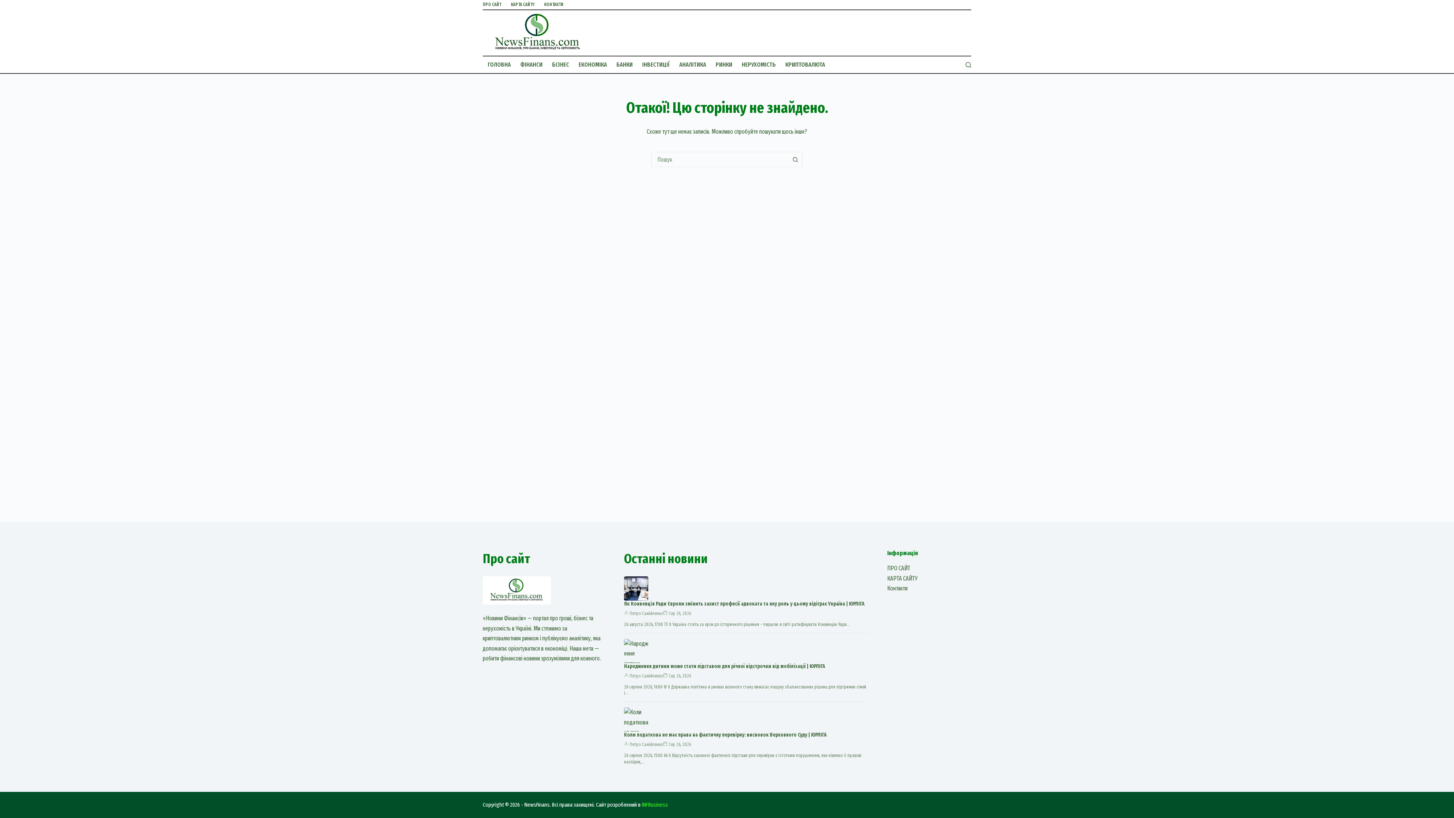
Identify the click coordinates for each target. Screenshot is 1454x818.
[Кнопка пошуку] (795, 159)
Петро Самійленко (646, 613)
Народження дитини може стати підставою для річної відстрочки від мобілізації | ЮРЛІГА (724, 666)
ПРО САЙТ (492, 4)
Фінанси (531, 64)
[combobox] (720, 159)
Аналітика (692, 64)
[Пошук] (968, 65)
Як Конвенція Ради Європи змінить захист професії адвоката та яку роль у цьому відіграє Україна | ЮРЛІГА (744, 604)
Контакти (553, 4)
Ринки (724, 64)
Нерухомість (759, 64)
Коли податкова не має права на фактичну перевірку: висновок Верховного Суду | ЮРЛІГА (725, 735)
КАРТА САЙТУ (523, 4)
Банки (624, 64)
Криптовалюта (805, 64)
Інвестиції (656, 64)
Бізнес (560, 64)
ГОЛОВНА (499, 64)
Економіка (593, 64)
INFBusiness (655, 804)
